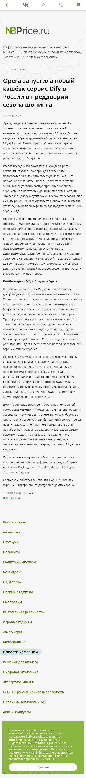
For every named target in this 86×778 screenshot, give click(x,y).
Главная (8, 69)
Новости (20, 69)
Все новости (11, 498)
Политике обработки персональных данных (38, 757)
